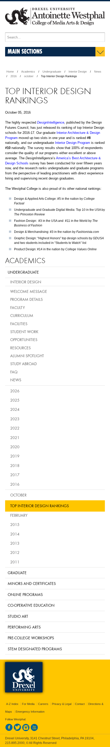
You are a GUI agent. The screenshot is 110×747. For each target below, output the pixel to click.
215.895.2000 (15, 743)
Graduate (17, 572)
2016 (13, 76)
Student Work (24, 331)
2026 (14, 390)
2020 (14, 446)
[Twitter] (17, 730)
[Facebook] (9, 730)
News (97, 71)
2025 (14, 400)
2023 (14, 418)
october (29, 76)
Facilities (18, 323)
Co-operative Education (31, 605)
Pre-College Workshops (31, 637)
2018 (14, 465)
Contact (80, 703)
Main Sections (25, 51)
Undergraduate (51, 71)
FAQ (13, 371)
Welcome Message (28, 291)
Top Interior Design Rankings (39, 505)
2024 (14, 409)
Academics (28, 71)
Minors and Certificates (32, 583)
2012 (14, 552)
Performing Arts (24, 627)
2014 (14, 533)
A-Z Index (12, 703)
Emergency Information (30, 711)
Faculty (17, 307)
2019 (14, 456)
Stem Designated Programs (35, 648)
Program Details (26, 299)
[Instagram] (26, 730)
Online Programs (25, 594)
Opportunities (23, 339)
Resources (20, 347)
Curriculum (21, 315)
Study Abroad (23, 363)
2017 (14, 474)
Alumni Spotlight (27, 355)
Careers (43, 703)
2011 (14, 561)
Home (10, 71)
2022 (14, 428)
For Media (28, 703)
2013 (14, 543)
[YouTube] (34, 730)
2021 (14, 437)
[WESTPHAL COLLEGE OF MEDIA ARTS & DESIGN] (55, 30)
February (18, 515)
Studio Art (18, 616)
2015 (14, 524)
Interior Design (78, 71)
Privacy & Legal (61, 703)
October (18, 494)
